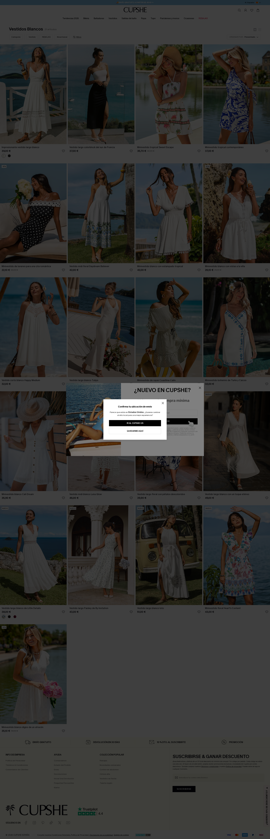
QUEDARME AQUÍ (135, 431)
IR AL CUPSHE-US (135, 423)
